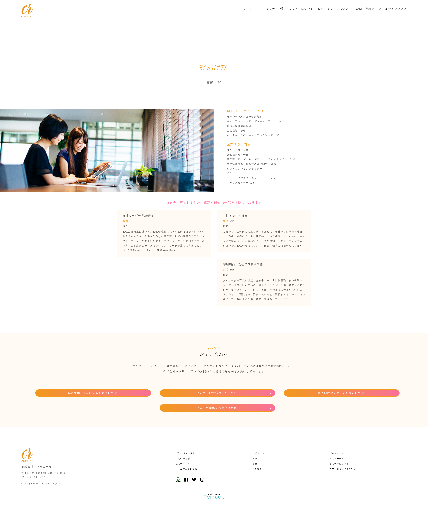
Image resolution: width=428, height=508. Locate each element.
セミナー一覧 (275, 9)
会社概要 (257, 469)
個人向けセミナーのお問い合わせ (341, 392)
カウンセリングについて (335, 9)
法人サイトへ (183, 464)
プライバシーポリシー (188, 453)
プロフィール (252, 9)
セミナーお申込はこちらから (217, 392)
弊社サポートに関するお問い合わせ (92, 392)
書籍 (254, 464)
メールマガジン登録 (393, 9)
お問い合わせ (365, 9)
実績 (254, 458)
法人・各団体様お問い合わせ (217, 407)
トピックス (258, 453)
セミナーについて (301, 9)
